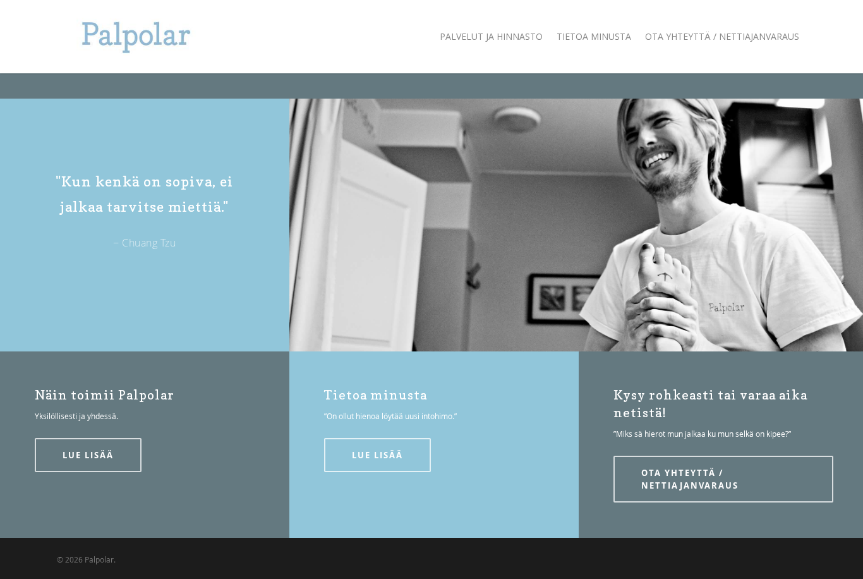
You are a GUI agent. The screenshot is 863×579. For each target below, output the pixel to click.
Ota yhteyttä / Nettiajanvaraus (722, 36)
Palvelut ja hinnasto (491, 36)
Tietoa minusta (594, 36)
